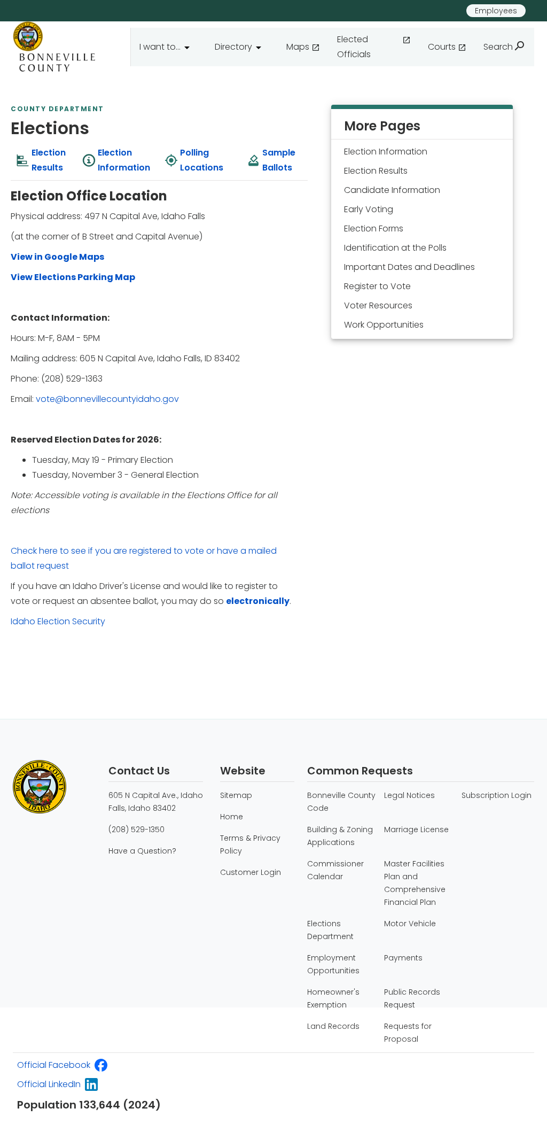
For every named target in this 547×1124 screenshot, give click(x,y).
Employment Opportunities (333, 964)
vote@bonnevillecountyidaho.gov (107, 399)
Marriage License (416, 829)
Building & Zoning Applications (340, 836)
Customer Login (250, 872)
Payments (403, 957)
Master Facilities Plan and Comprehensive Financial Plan (415, 883)
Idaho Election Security (58, 621)
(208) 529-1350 (136, 829)
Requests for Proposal (408, 1032)
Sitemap (236, 795)
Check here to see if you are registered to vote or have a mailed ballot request (144, 558)
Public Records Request (412, 998)
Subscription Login (497, 795)
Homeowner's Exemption (333, 998)
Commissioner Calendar (335, 870)
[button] (168, 47)
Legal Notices (409, 795)
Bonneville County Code (341, 801)
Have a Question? (142, 851)
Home (231, 816)
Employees (496, 10)
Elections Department (330, 930)
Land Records (333, 1026)
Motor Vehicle (410, 923)
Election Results (376, 171)
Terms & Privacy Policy (250, 844)
